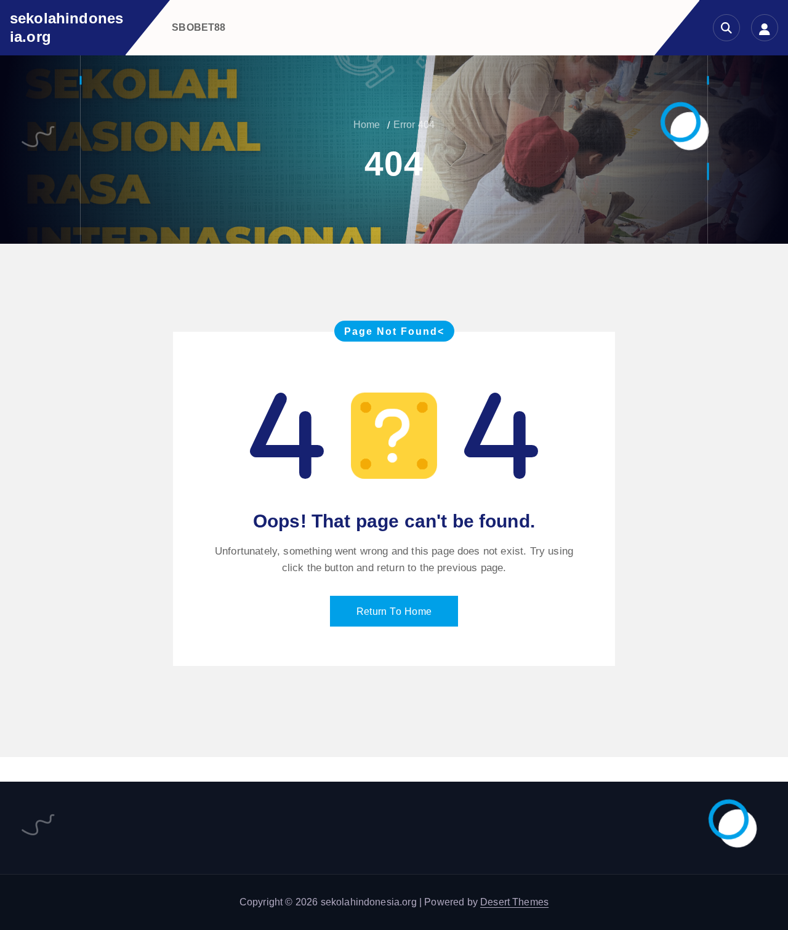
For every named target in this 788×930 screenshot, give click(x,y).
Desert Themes (514, 902)
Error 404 (414, 124)
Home (366, 124)
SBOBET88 (198, 27)
